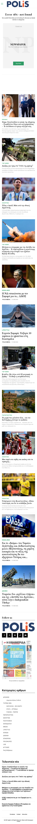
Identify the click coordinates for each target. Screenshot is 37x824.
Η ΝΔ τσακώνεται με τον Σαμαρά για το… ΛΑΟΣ (15, 295)
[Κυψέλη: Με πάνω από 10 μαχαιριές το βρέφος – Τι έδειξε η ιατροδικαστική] (18, 357)
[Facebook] (4, 635)
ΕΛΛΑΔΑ (4, 119)
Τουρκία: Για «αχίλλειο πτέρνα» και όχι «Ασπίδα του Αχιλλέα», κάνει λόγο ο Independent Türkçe (18, 598)
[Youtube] (25, 635)
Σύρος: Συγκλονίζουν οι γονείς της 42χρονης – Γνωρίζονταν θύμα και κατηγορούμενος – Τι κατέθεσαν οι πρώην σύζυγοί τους (18, 124)
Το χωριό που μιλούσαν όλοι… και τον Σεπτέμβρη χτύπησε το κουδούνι (16, 418)
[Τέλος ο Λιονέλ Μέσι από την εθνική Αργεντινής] (18, 189)
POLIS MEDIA (6, 299)
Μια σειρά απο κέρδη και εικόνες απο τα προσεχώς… (17, 460)
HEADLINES (6, 290)
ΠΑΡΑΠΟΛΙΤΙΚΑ (7, 415)
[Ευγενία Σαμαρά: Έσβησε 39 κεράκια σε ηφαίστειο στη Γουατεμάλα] (18, 316)
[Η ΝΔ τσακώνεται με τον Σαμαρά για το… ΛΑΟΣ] (18, 276)
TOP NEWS (5, 163)
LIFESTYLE (5, 330)
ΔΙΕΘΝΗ (4, 591)
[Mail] (15, 635)
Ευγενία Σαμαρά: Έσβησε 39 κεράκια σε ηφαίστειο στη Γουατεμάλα (16, 335)
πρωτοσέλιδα (13, 680)
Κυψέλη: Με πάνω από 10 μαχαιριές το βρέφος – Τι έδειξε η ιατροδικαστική (17, 375)
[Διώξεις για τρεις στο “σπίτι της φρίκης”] (18, 149)
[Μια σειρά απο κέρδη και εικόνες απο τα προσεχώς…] (18, 443)
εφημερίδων (22, 680)
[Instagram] (9, 635)
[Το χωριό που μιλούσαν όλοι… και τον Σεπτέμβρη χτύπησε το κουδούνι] (18, 401)
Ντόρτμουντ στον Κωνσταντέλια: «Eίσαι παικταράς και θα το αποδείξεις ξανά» (18, 502)
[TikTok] (20, 635)
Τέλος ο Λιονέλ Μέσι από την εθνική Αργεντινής (16, 206)
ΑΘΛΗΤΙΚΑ (5, 203)
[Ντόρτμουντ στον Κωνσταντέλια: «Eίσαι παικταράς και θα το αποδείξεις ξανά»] (18, 484)
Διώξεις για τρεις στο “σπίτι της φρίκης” (17, 166)
